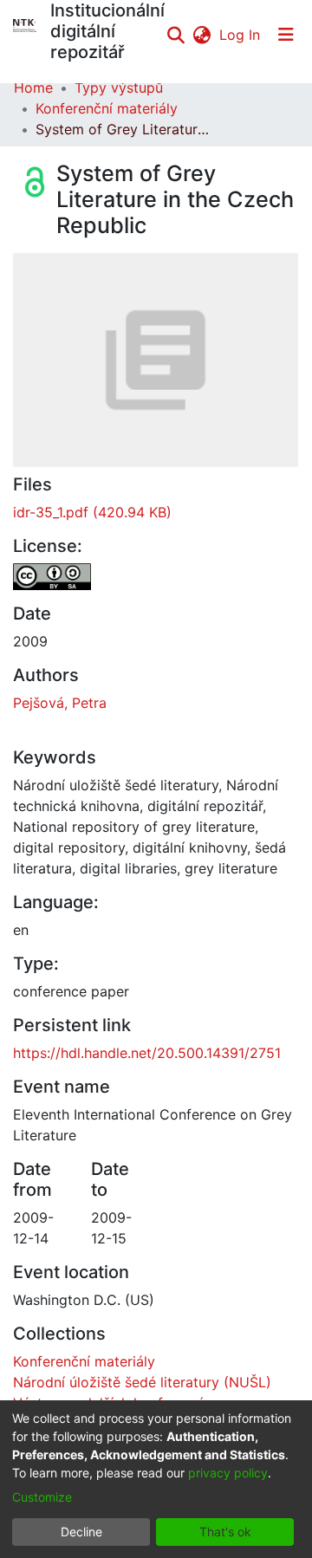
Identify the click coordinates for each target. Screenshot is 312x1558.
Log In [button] (240, 34)
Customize (42, 1497)
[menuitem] (201, 34)
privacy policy (228, 1472)
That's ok (225, 1531)
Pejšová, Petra (60, 702)
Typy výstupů (119, 87)
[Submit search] (175, 34)
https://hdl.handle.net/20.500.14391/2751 (147, 1052)
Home (33, 87)
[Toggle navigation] (286, 34)
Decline (81, 1531)
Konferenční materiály (107, 108)
